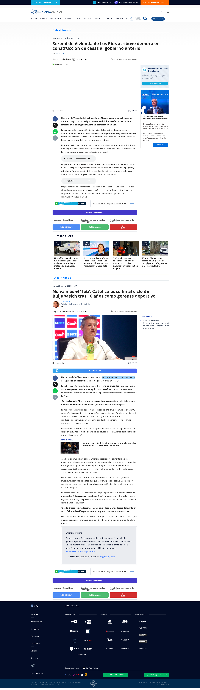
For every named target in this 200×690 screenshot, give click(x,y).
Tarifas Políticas (37, 673)
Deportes (77, 19)
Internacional (55, 19)
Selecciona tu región (42, 2)
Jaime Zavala (66, 302)
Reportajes (35, 658)
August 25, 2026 (107, 556)
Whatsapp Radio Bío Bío (158, 675)
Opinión (97, 19)
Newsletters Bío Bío (104, 2)
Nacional (43, 19)
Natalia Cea (60, 53)
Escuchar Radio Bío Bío (155, 2)
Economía (67, 19)
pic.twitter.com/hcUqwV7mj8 (80, 551)
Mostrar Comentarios (94, 212)
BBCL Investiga (108, 19)
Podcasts (34, 19)
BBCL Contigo (121, 19)
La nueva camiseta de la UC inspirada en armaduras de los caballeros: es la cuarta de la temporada (109, 444)
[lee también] (71, 448)
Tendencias (87, 19)
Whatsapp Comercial (117, 674)
